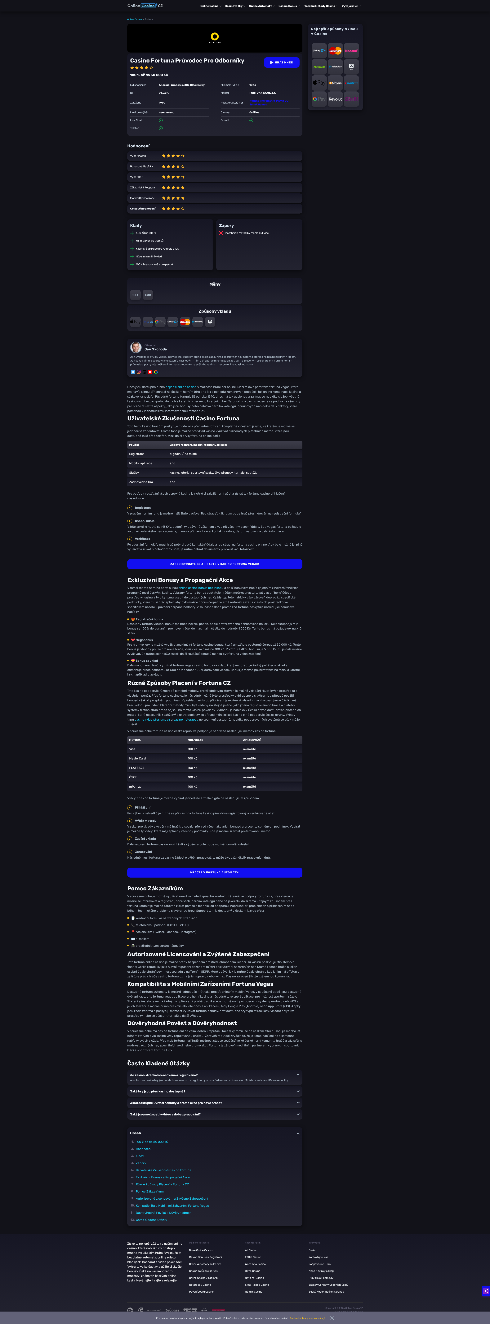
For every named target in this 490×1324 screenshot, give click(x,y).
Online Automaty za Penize (205, 1264)
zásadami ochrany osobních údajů (307, 1318)
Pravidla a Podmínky (321, 1278)
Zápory (141, 1163)
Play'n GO (282, 100)
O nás (312, 1250)
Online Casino (209, 6)
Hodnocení (143, 1149)
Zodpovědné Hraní (320, 1264)
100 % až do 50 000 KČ (152, 1142)
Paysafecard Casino (201, 1291)
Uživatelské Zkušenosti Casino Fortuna (163, 1170)
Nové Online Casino (200, 1250)
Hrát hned (284, 62)
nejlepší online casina (181, 387)
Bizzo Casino (252, 1271)
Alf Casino (251, 1250)
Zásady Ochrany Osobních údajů (328, 1284)
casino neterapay (185, 719)
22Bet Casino (253, 1257)
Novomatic (267, 100)
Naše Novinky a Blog (321, 1271)
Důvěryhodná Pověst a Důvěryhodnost (163, 1213)
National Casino (254, 1278)
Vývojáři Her (350, 6)
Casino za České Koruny (203, 1271)
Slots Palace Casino (257, 1284)
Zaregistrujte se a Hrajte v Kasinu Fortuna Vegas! (214, 564)
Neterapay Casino (200, 1284)
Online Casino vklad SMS (204, 1278)
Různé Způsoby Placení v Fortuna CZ (162, 1184)
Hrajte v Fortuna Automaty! (214, 872)
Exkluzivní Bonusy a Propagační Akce (163, 1177)
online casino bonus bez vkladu (201, 588)
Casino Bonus (287, 6)
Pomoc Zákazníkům (150, 1191)
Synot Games (258, 104)
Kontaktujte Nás (318, 1257)
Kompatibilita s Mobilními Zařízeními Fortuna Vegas (172, 1205)
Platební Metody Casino (319, 6)
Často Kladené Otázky (151, 1220)
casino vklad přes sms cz (152, 719)
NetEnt (254, 100)
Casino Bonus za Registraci (205, 1257)
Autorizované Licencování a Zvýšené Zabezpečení (172, 1198)
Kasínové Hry (234, 6)
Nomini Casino (253, 1291)
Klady (140, 1156)
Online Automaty (260, 6)
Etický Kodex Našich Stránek (326, 1291)
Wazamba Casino (255, 1264)
